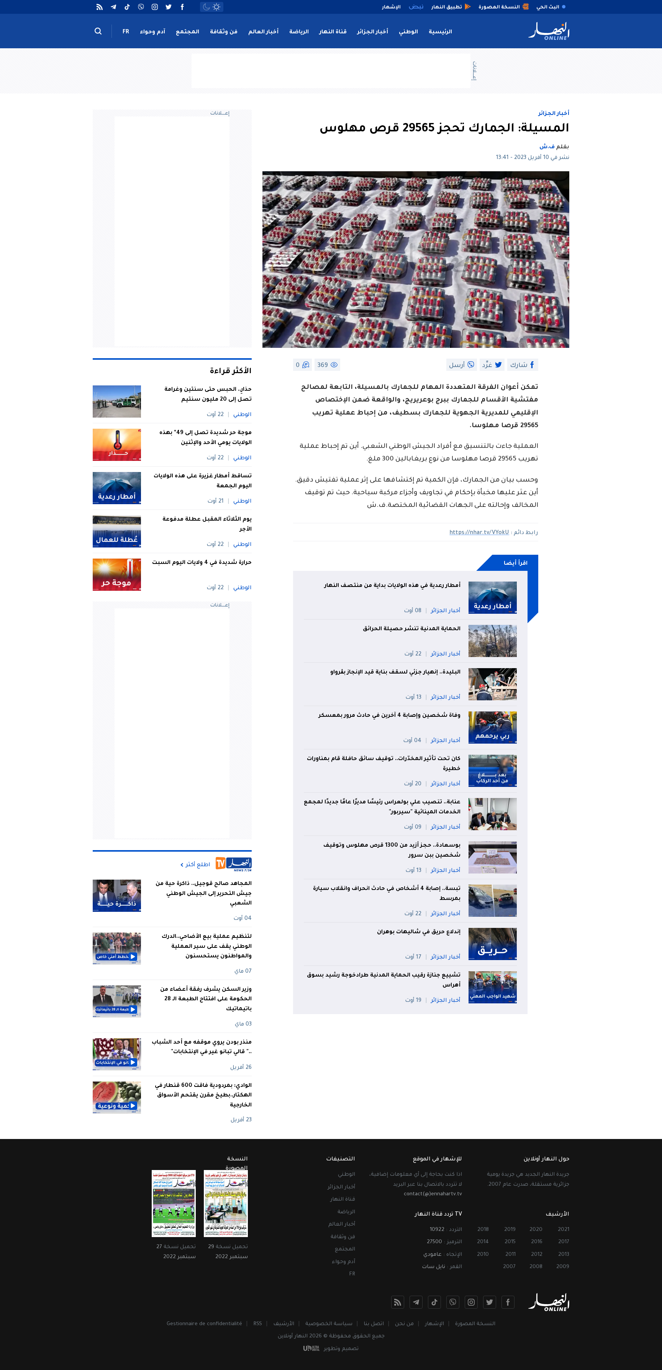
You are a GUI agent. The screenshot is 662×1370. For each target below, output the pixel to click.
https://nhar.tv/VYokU (479, 533)
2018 (483, 1230)
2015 (510, 1242)
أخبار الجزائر (372, 32)
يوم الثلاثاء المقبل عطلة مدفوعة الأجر (207, 525)
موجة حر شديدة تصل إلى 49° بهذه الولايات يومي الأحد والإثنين (205, 438)
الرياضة (299, 32)
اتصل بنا (374, 1324)
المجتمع (187, 32)
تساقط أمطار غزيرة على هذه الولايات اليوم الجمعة (203, 482)
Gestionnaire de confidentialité (204, 1324)
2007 (509, 1267)
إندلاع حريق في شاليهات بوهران (418, 932)
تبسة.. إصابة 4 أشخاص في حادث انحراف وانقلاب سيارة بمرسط (386, 894)
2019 (510, 1230)
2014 (483, 1242)
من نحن (404, 1324)
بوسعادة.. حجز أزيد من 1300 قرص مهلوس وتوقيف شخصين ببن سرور (391, 851)
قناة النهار (333, 32)
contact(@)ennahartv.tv (433, 1194)
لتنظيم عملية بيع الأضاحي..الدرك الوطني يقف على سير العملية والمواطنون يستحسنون (207, 947)
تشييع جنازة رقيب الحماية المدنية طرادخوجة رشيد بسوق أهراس (383, 981)
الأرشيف (283, 1324)
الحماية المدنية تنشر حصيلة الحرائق (410, 629)
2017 (563, 1242)
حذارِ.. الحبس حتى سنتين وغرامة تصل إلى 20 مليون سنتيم (208, 395)
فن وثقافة (224, 32)
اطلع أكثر (198, 865)
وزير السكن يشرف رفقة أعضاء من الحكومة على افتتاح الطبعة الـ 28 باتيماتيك (206, 1000)
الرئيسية (440, 32)
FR (126, 32)
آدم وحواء (152, 32)
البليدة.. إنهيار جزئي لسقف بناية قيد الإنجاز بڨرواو (395, 673)
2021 (563, 1230)
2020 (535, 1230)
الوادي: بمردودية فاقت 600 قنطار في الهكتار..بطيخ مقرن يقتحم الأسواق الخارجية (203, 1096)
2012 (536, 1255)
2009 (562, 1267)
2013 (563, 1255)
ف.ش (547, 147)
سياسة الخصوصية (328, 1324)
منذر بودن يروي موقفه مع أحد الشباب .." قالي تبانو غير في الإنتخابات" (202, 1048)
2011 (510, 1255)
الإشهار (434, 1324)
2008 (535, 1267)
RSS (257, 1324)
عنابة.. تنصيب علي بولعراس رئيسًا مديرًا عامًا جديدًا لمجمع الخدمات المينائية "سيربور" (382, 808)
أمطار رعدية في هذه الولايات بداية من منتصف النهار (392, 586)
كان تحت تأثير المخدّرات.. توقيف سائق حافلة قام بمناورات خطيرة (383, 764)
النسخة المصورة (475, 1324)
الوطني (408, 32)
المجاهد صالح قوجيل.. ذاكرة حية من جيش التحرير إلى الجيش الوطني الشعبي (204, 894)
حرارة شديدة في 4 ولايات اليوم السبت (202, 563)
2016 (536, 1242)
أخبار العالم (263, 32)
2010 (483, 1255)
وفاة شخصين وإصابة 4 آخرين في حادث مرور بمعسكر (389, 716)
